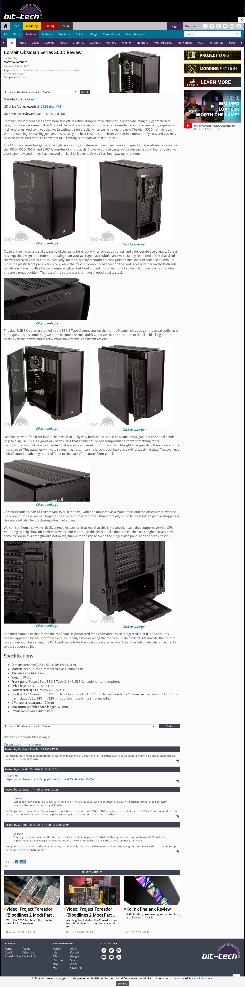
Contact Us (29, 956)
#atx (12, 70)
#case (44, 70)
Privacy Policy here (200, 978)
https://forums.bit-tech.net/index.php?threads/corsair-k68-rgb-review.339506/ (50, 779)
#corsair (62, 70)
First (7, 861)
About (8, 952)
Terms (26, 948)
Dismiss (122, 983)
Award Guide (13, 956)
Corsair (30, 99)
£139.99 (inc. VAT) (49, 106)
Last (22, 861)
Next (84, 92)
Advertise (28, 952)
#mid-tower (74, 70)
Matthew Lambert (15, 62)
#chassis (52, 70)
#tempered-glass (13, 73)
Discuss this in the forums (22, 744)
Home (8, 948)
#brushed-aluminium (28, 70)
